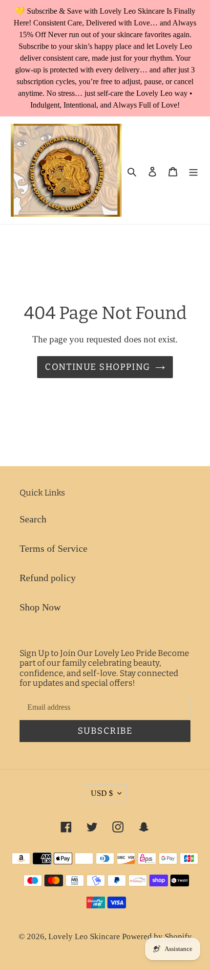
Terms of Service (53, 548)
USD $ (102, 793)
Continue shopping (97, 366)
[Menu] (193, 170)
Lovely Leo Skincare (85, 936)
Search (33, 519)
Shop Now (40, 607)
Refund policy (48, 577)
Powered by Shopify (157, 936)
